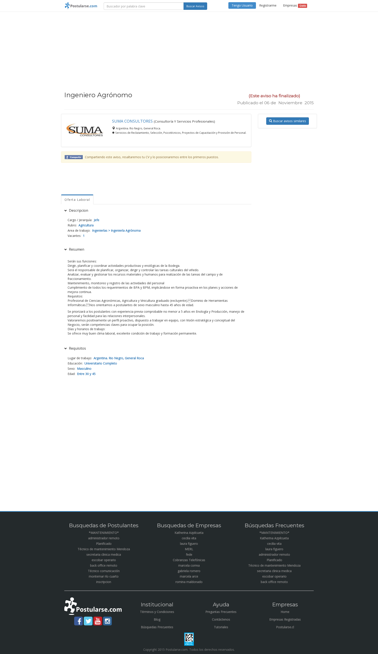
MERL (189, 549)
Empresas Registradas (285, 619)
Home (285, 612)
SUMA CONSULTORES (132, 121)
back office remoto (103, 565)
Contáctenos (221, 619)
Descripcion (78, 210)
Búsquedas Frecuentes (157, 627)
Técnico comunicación (104, 571)
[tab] (156, 210)
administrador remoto (103, 538)
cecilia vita (189, 538)
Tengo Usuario (242, 5)
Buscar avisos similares (289, 121)
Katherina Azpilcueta (189, 533)
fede (189, 554)
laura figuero (189, 543)
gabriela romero (189, 571)
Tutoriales (221, 627)
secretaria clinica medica (103, 554)
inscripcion (103, 582)
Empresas (294, 5)
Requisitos (77, 348)
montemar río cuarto (104, 576)
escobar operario (104, 560)
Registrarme (267, 5)
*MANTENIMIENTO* (104, 533)
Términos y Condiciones (157, 612)
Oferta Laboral (77, 200)
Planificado (104, 543)
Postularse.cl (285, 627)
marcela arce (189, 576)
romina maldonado (189, 582)
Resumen (76, 249)
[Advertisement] (189, 46)
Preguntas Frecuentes (220, 612)
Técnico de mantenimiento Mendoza (104, 549)
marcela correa (189, 565)
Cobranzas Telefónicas (189, 560)
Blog (157, 619)
